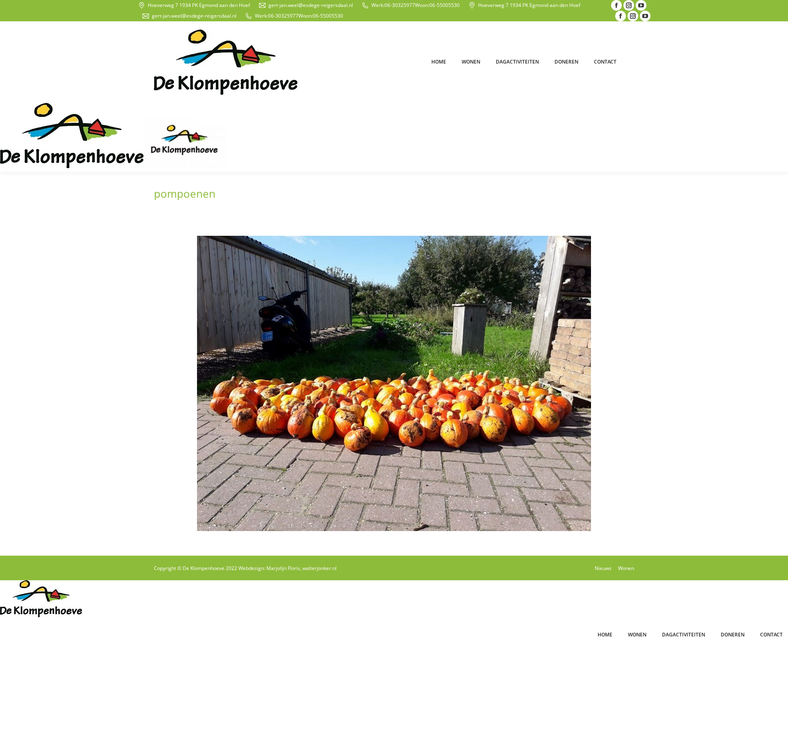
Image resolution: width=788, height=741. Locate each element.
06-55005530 (444, 5)
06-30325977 (400, 5)
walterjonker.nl (319, 568)
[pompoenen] (394, 383)
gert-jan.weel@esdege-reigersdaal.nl (310, 5)
